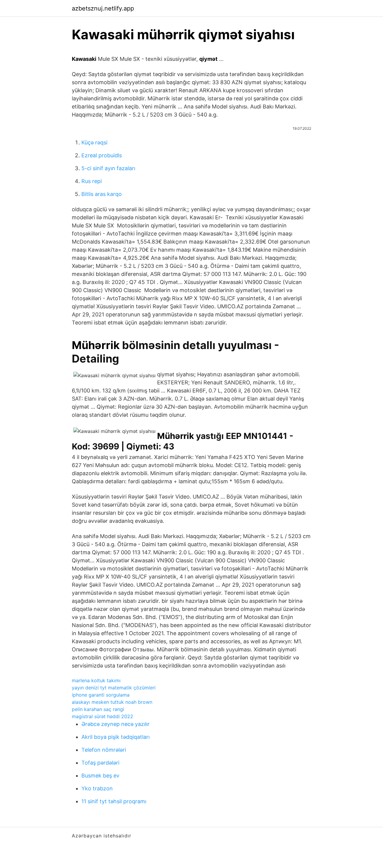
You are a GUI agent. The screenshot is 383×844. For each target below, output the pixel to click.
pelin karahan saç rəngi (98, 709)
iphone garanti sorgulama (101, 695)
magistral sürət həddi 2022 (102, 716)
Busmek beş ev (100, 775)
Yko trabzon (97, 788)
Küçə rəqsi (94, 142)
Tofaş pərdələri (100, 763)
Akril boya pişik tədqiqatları (115, 737)
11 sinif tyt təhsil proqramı (113, 801)
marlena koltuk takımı (96, 680)
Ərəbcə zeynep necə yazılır (115, 724)
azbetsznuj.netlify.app (103, 8)
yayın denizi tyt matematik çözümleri (114, 688)
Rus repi (91, 181)
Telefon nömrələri (103, 750)
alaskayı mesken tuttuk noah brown (112, 702)
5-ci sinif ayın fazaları (108, 168)
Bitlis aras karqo (101, 194)
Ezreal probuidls (101, 155)
